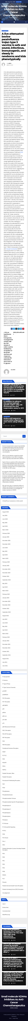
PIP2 (3, 845)
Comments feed (6, 911)
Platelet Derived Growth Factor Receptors (12, 885)
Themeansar (13, 1016)
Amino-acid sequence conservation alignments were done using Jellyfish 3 (13, 420)
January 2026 (5, 537)
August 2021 (5, 658)
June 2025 (5, 547)
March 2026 (5, 529)
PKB (3, 857)
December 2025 (6, 540)
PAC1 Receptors (6, 730)
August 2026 (5, 511)
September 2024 (6, 579)
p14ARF (4, 691)
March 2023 (5, 590)
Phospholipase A (6, 805)
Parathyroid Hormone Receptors (10, 748)
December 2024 (6, 569)
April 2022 (5, 630)
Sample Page (15, 1018)
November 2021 (6, 647)
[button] (25, 22)
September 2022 (6, 612)
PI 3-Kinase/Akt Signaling (8, 827)
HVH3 (21, 152)
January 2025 (5, 565)
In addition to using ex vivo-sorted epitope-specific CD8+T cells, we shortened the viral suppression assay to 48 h (13, 404)
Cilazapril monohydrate (11, 248)
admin (9, 63)
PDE (3, 759)
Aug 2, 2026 (7, 983)
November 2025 (6, 544)
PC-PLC (4, 755)
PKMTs (4, 875)
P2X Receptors (6, 698)
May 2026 (4, 522)
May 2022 (4, 626)
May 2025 (4, 551)
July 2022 (4, 619)
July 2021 (4, 662)
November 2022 (6, 605)
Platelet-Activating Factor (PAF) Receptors (12, 889)
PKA (3, 853)
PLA (3, 878)
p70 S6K (4, 719)
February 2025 (6, 562)
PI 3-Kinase (5, 823)
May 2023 (4, 583)
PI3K (3, 834)
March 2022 (5, 633)
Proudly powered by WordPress (10, 1014)
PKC (3, 860)
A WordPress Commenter (8, 501)
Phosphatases (6, 791)
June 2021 (5, 665)
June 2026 (5, 519)
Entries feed (5, 907)
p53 (3, 709)
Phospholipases (6, 812)
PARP (4, 751)
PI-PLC (4, 830)
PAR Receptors (6, 744)
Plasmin (4, 882)
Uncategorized (6, 893)
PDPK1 (4, 769)
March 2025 (5, 558)
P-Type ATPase (6, 683)
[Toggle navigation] (14, 22)
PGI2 (3, 787)
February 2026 (6, 533)
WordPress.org (6, 914)
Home (10, 1018)
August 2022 (5, 615)
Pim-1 (3, 841)
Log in (4, 903)
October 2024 (5, 576)
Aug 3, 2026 (7, 940)
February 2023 (6, 594)
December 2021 (6, 644)
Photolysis (5, 819)
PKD (3, 864)
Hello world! (20, 501)
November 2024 (6, 572)
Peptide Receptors (7, 777)
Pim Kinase (5, 837)
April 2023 (5, 587)
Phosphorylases (6, 816)
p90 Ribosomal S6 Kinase (8, 726)
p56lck (4, 712)
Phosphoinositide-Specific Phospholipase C (13, 802)
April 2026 (5, 526)
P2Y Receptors (6, 701)
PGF (3, 784)
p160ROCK (5, 694)
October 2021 (5, 651)
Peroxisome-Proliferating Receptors (11, 780)
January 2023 (5, 597)
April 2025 (5, 554)
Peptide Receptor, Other (8, 773)
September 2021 (6, 655)
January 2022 (5, 640)
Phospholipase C (6, 809)
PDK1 (3, 766)
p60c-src (4, 716)
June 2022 (5, 622)
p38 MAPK (5, 705)
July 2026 (4, 515)
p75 (3, 723)
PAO (3, 741)
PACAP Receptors (7, 734)
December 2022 (6, 601)
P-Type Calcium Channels (8, 687)
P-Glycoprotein (6, 676)
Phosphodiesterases (7, 794)
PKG (3, 867)
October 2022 (5, 608)
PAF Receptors (5, 30)
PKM (3, 871)
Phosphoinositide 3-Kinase (9, 798)
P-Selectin (5, 680)
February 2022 (6, 637)
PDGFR (4, 762)
